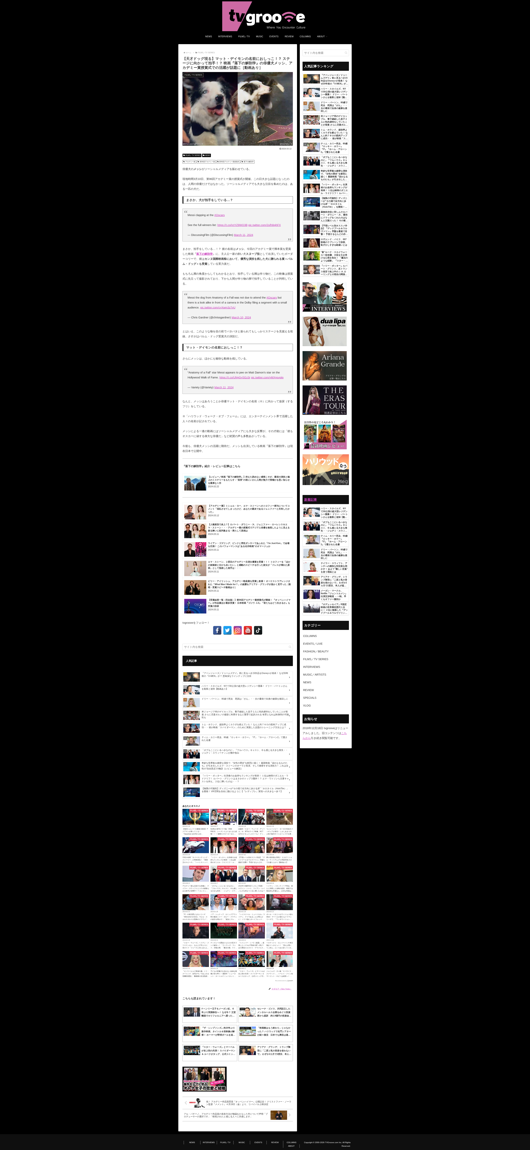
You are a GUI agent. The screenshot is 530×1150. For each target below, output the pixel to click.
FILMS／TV (225, 1142)
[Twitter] (227, 630)
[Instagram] (237, 630)
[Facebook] (217, 630)
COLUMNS (291, 1142)
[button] (290, 647)
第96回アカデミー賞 (207, 162)
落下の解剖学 (249, 162)
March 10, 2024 (241, 317)
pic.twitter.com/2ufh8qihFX (264, 225)
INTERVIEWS (209, 1142)
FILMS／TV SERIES (193, 155)
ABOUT (291, 1146)
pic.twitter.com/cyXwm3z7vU (217, 307)
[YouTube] (247, 630)
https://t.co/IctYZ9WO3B (232, 225)
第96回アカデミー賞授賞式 (229, 162)
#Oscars (219, 215)
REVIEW (275, 1142)
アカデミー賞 (190, 162)
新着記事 (310, 499)
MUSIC (242, 1142)
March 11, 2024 (243, 234)
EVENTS (258, 1142)
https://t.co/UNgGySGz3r (234, 377)
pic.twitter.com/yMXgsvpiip (267, 377)
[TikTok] (258, 630)
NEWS (207, 155)
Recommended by (281, 980)
